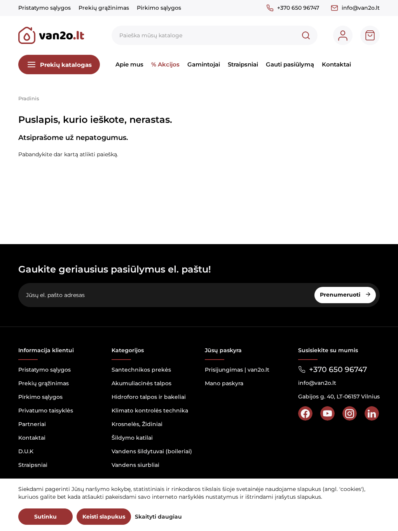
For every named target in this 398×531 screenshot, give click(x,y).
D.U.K (25, 451)
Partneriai (32, 424)
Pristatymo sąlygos (44, 7)
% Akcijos (165, 64)
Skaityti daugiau (158, 516)
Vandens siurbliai (135, 464)
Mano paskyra (224, 383)
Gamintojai (203, 64)
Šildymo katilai (132, 437)
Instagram (349, 413)
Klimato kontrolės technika (150, 410)
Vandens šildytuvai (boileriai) (152, 451)
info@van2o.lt (361, 7)
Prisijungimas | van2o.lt (237, 369)
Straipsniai (243, 64)
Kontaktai (336, 64)
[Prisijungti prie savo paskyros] (343, 35)
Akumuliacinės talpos (141, 383)
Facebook (305, 413)
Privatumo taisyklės (45, 410)
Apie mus (129, 64)
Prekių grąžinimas (104, 7)
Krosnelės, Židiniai (137, 424)
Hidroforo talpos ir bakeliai (149, 396)
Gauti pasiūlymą (290, 64)
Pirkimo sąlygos (159, 7)
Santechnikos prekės (141, 369)
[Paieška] (306, 35)
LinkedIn (372, 413)
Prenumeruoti (341, 294)
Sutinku (45, 516)
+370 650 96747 (298, 7)
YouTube (327, 413)
